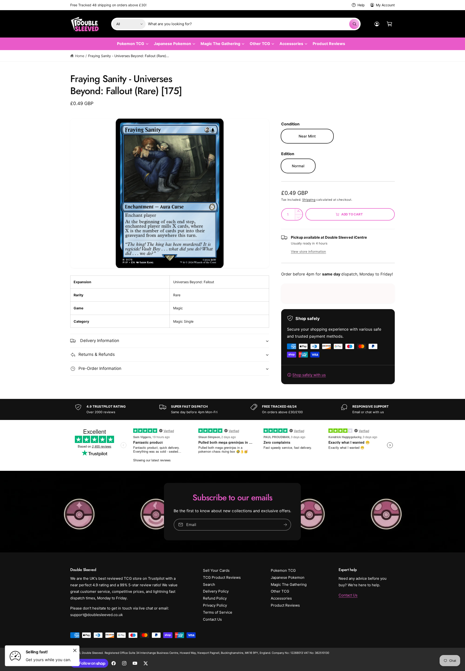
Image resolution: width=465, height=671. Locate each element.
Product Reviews (285, 605)
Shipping (309, 199)
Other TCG (260, 43)
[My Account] (377, 24)
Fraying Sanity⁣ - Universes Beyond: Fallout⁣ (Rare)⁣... (128, 56)
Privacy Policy (215, 605)
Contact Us (212, 619)
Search (209, 584)
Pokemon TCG (130, 43)
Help (361, 5)
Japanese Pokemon (172, 43)
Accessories (291, 43)
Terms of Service (217, 612)
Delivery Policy (216, 591)
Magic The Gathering (220, 43)
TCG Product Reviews (222, 577)
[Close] (75, 650)
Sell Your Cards (216, 570)
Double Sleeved (92, 653)
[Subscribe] (285, 525)
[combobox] (254, 24)
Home (79, 56)
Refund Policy (215, 598)
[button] (389, 24)
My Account (385, 5)
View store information (308, 251)
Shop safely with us (309, 375)
